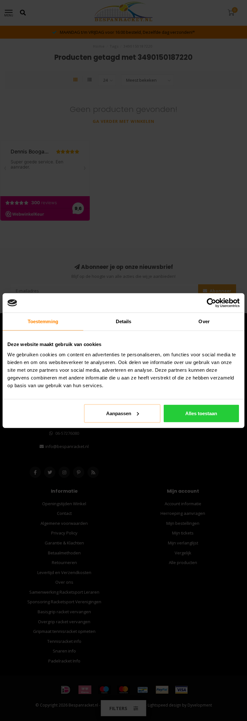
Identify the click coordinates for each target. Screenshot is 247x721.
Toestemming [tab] (43, 321)
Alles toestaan (201, 413)
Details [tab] (124, 321)
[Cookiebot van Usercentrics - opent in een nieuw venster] (211, 303)
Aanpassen (118, 413)
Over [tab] (203, 321)
